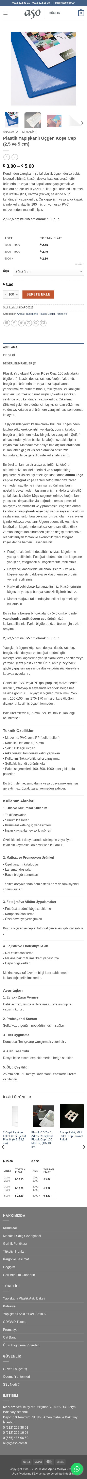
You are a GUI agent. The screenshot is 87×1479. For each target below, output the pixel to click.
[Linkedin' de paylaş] (43, 323)
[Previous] (9, 69)
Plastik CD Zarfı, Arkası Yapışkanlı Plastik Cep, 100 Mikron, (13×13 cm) (42, 1139)
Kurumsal (10, 1228)
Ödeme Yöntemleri (16, 1376)
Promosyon (11, 1329)
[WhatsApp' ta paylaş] (6, 323)
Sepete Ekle (38, 294)
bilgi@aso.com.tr (15, 1443)
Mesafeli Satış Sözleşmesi (22, 1236)
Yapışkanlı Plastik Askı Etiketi (24, 1298)
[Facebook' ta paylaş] (14, 323)
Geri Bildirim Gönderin (19, 1275)
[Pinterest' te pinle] (36, 323)
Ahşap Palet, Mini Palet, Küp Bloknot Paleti (71, 1136)
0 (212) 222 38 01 (15, 1427)
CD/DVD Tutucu (14, 1322)
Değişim (9, 1267)
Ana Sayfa (10, 131)
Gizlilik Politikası (15, 1243)
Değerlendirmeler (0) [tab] (19, 363)
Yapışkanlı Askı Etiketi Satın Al (25, 1314)
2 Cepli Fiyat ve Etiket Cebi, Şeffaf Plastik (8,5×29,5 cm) (14, 1138)
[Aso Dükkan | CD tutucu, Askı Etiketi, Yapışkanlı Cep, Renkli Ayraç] (43, 13)
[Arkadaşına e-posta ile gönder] (28, 323)
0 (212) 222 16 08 (15, 1432)
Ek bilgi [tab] (9, 355)
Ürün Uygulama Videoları (21, 1345)
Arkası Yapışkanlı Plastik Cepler (36, 313)
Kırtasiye (29, 131)
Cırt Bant (9, 1337)
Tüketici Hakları (14, 1251)
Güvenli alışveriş (15, 1369)
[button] (5, 13)
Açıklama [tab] (10, 347)
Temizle (79, 264)
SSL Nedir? (11, 1384)
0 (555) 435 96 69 (15, 1438)
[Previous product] (15, 157)
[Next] (77, 69)
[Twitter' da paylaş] (21, 323)
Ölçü (6, 271)
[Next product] (6, 157)
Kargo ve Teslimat (16, 1259)
